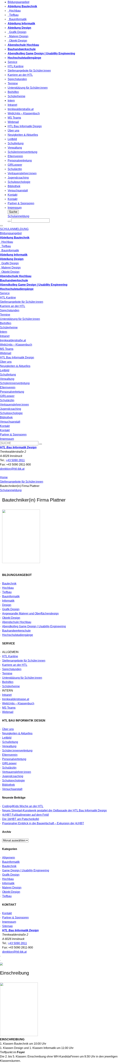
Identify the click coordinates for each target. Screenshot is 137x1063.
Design (6, 604)
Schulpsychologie (19, 181)
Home (4, 477)
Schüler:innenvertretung (17, 750)
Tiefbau (13, 14)
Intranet (12, 104)
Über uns (13, 130)
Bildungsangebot (18, 2)
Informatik (8, 600)
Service (12, 62)
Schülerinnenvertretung (22, 151)
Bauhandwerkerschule (16, 630)
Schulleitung (16, 143)
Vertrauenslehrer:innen (22, 173)
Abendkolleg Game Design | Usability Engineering (34, 626)
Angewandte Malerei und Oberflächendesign (30, 613)
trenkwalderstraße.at (21, 109)
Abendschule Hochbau (16, 622)
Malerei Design (18, 36)
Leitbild (12, 139)
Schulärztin (15, 169)
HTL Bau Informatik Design (25, 126)
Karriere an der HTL (20, 74)
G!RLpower (15, 164)
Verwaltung (15, 147)
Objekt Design (17, 40)
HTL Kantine (16, 66)
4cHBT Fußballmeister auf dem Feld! (25, 814)
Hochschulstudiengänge (17, 634)
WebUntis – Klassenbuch (24, 113)
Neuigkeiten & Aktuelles (23, 134)
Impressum (15, 207)
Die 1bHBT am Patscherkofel (20, 819)
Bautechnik (9, 583)
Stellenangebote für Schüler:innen (29, 70)
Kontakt (12, 194)
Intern (11, 100)
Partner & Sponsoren (21, 203)
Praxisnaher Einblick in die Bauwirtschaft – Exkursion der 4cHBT (43, 823)
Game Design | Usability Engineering (25, 870)
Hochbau (14, 10)
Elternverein (15, 156)
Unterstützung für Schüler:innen (28, 87)
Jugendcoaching (18, 177)
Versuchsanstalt (18, 190)
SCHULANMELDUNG (14, 229)
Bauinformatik (17, 19)
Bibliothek (14, 186)
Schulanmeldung (18, 216)
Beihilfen (13, 91)
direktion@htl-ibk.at (12, 468)
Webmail (13, 121)
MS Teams (14, 117)
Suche (13, 211)
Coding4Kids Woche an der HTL (22, 806)
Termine (13, 83)
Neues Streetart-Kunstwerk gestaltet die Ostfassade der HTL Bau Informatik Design (54, 810)
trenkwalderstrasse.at (15, 699)
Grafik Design (17, 32)
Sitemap (7, 926)
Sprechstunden (17, 79)
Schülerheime (16, 96)
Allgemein (8, 857)
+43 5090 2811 (15, 460)
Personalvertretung (20, 160)
